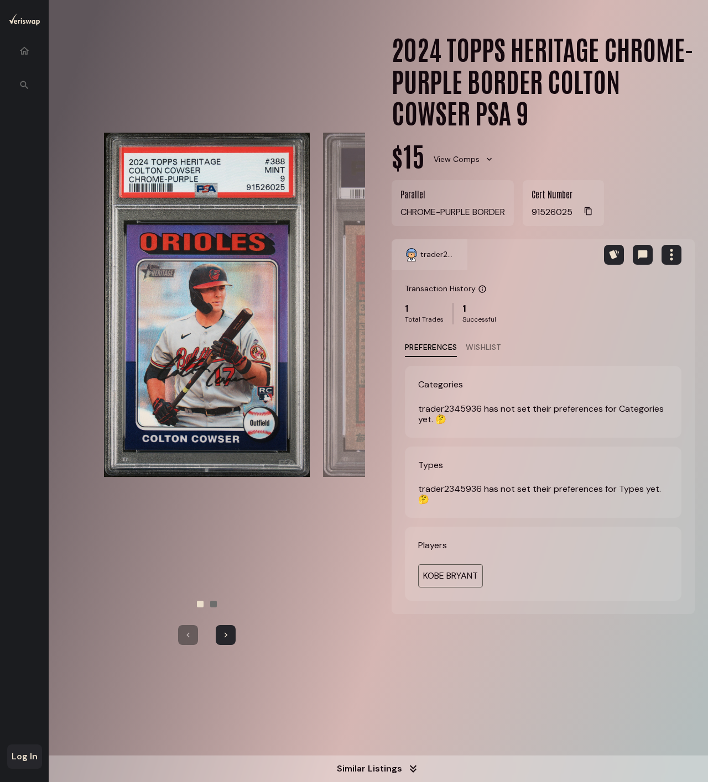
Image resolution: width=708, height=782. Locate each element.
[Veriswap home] (24, 21)
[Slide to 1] (200, 604)
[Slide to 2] (213, 604)
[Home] (24, 51)
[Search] (24, 85)
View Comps (457, 159)
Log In (25, 756)
